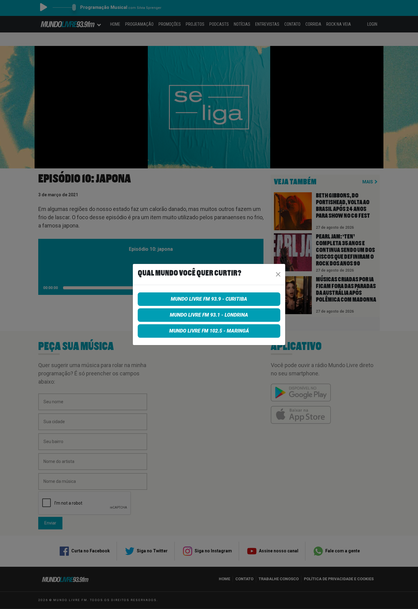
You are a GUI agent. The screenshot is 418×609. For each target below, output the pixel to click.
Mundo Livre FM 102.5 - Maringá (209, 331)
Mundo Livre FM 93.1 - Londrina (209, 315)
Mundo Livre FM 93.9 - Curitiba (209, 299)
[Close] (278, 274)
